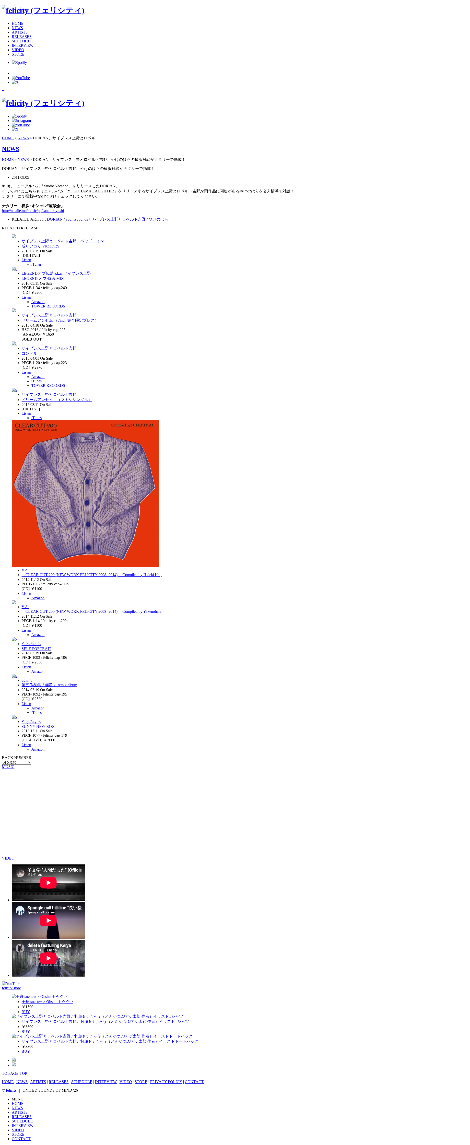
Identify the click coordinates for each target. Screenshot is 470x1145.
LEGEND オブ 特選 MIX (43, 278)
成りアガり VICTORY (41, 246)
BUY (26, 1012)
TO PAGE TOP (14, 1073)
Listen (26, 260)
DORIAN (55, 219)
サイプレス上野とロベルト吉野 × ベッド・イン (63, 241)
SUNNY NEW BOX (38, 726)
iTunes (36, 264)
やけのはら (158, 219)
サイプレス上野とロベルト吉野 (118, 219)
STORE (18, 54)
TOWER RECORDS (48, 306)
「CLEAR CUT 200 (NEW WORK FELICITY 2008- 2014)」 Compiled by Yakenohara (92, 611)
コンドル (29, 353)
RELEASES (22, 37)
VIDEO (18, 50)
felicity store (11, 988)
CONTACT (194, 1082)
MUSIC (8, 767)
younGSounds (77, 219)
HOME (18, 23)
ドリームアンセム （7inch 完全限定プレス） (60, 320)
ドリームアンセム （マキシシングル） (57, 400)
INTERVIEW (23, 45)
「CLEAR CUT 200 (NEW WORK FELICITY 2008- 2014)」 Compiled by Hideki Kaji (92, 575)
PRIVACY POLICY (166, 1082)
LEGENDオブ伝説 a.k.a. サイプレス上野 (56, 273)
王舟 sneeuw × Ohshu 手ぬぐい (47, 1002)
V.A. (25, 570)
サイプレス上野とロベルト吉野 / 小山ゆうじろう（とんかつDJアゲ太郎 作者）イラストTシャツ (105, 1021)
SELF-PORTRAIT (36, 649)
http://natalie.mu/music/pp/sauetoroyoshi (33, 211)
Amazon (38, 302)
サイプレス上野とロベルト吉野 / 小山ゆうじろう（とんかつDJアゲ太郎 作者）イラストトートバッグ (110, 1041)
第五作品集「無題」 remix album (49, 685)
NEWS (17, 28)
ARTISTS (20, 32)
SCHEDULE (22, 41)
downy (27, 680)
